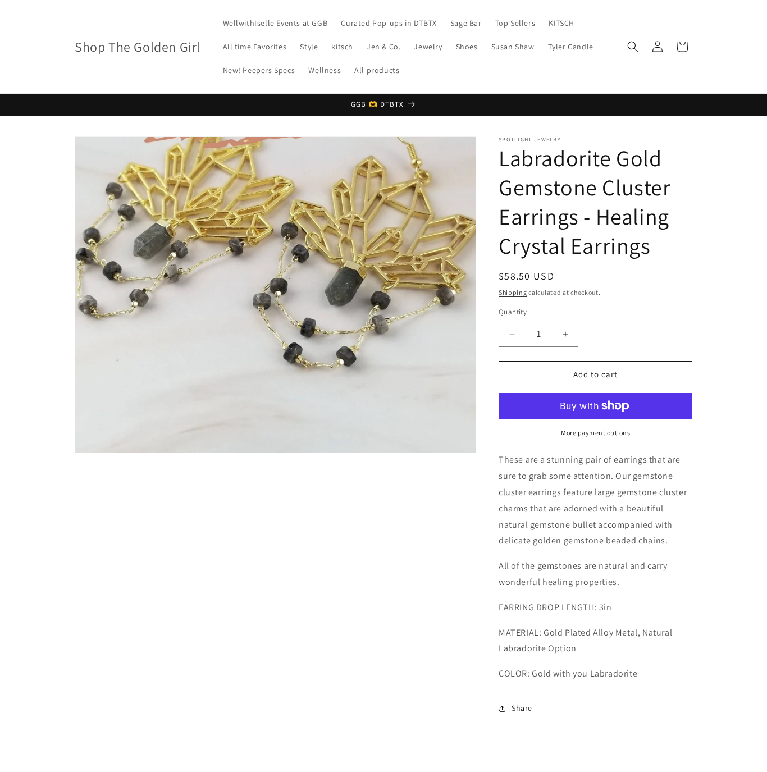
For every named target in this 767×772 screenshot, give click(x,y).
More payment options (595, 432)
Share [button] (522, 708)
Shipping (513, 292)
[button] (632, 46)
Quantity (513, 312)
